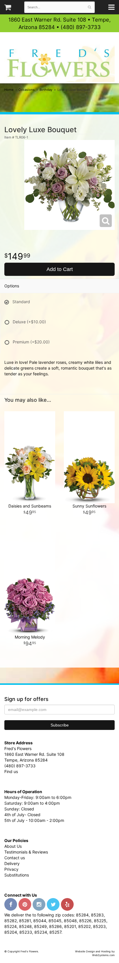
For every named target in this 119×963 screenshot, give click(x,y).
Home (9, 90)
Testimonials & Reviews (26, 851)
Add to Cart (60, 269)
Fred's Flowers (59, 63)
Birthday (46, 90)
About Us (13, 846)
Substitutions (16, 874)
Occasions (26, 90)
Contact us (14, 857)
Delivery (12, 863)
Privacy (11, 869)
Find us (11, 771)
